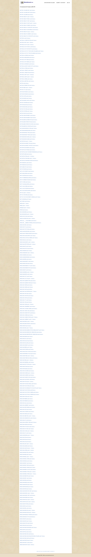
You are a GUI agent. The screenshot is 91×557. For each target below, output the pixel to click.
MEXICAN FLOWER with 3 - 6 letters (27, 373)
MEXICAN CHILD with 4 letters (26, 289)
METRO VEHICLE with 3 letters (26, 113)
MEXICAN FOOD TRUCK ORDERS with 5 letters (29, 394)
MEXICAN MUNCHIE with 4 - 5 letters (27, 510)
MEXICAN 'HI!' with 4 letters (25, 227)
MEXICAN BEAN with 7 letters (26, 250)
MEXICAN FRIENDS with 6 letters (26, 400)
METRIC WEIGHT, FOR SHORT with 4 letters (29, 27)
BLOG (68, 2)
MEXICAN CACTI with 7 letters (26, 276)
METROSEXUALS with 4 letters (26, 164)
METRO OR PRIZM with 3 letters (26, 102)
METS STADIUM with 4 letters (26, 169)
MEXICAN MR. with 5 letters (25, 506)
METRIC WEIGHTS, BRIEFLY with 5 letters (28, 33)
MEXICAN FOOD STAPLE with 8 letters (27, 390)
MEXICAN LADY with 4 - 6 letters (26, 443)
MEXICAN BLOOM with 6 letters (26, 263)
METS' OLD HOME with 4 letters (26, 186)
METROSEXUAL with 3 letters (26, 162)
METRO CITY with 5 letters (25, 89)
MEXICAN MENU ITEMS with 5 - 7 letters (28, 473)
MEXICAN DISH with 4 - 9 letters (26, 327)
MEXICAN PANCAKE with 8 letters (27, 533)
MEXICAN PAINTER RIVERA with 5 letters (28, 527)
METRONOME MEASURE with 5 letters (27, 130)
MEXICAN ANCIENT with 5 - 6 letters (27, 242)
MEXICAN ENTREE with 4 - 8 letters (27, 355)
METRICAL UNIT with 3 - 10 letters (27, 74)
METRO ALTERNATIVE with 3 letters (27, 85)
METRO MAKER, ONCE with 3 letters (27, 100)
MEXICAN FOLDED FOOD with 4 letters (28, 377)
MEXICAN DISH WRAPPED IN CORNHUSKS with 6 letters (31, 334)
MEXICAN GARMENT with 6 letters (27, 405)
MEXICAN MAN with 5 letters (26, 454)
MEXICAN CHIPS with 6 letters (26, 297)
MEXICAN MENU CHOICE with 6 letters (28, 469)
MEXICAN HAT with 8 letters (25, 420)
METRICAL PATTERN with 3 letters (27, 59)
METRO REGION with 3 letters (26, 104)
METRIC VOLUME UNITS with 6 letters (27, 12)
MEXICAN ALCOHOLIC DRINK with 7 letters (29, 237)
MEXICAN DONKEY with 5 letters (26, 345)
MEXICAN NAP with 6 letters (25, 518)
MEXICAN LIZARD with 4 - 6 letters (27, 450)
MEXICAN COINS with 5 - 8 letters (27, 304)
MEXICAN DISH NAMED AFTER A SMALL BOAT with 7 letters (32, 330)
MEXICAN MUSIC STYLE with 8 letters (27, 516)
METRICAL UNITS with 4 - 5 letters (27, 76)
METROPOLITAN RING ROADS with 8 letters (29, 160)
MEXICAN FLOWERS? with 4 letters (27, 375)
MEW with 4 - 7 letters (24, 203)
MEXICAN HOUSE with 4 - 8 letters (27, 430)
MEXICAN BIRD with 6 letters (26, 259)
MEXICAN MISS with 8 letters (26, 480)
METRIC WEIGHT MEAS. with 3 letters (27, 18)
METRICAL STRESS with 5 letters (26, 68)
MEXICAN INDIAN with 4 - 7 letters (27, 435)
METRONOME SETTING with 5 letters (27, 132)
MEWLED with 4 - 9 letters (25, 207)
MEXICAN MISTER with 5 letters (26, 484)
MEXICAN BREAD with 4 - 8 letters (27, 272)
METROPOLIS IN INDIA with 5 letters (27, 147)
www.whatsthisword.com (49, 555)
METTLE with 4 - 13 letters (25, 192)
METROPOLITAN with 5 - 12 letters (27, 156)
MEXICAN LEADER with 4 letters (26, 446)
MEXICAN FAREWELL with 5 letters (27, 362)
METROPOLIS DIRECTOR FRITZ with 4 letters (29, 145)
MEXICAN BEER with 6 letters (26, 255)
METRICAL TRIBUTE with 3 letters (27, 70)
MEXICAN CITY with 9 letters (26, 300)
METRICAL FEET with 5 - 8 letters (26, 42)
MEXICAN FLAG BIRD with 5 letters (27, 370)
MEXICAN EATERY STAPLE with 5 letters (28, 351)
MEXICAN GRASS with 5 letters (26, 413)
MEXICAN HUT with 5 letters (26, 433)
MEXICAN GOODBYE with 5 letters (27, 411)
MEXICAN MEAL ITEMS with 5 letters (27, 458)
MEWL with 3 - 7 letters (24, 205)
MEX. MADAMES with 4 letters (26, 212)
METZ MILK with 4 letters (25, 201)
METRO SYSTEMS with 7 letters (26, 111)
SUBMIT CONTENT (60, 2)
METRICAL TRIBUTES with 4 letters (27, 72)
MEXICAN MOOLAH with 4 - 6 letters (27, 501)
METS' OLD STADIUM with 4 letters (27, 188)
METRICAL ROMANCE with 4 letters (27, 63)
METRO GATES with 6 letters (26, 96)
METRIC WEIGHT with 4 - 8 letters (27, 16)
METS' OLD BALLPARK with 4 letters (27, 184)
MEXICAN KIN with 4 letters (25, 439)
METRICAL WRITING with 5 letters (27, 81)
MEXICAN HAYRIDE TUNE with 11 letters (28, 422)
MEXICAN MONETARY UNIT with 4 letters (28, 491)
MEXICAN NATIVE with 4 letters (26, 523)
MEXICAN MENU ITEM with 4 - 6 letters (28, 471)
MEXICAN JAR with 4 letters (25, 437)
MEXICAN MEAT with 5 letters (26, 463)
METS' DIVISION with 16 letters (26, 175)
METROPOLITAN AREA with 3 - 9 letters (28, 158)
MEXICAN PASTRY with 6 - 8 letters (27, 544)
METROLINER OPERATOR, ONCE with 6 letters (29, 124)
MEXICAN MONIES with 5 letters (26, 497)
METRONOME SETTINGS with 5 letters (28, 134)
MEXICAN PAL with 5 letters (25, 529)
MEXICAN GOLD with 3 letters (26, 409)
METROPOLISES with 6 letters (26, 154)
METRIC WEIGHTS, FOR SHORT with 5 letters (29, 36)
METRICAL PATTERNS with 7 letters (27, 61)
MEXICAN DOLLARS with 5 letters (26, 342)
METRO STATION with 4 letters (26, 109)
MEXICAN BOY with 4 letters (25, 270)
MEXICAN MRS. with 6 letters (26, 508)
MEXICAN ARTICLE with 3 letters (26, 248)
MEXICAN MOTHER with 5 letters (26, 503)
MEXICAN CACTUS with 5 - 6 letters (27, 278)
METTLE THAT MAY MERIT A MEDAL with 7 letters (30, 197)
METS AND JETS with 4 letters (26, 167)
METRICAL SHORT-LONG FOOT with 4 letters (29, 66)
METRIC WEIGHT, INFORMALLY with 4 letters (29, 29)
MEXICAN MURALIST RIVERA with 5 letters (28, 514)
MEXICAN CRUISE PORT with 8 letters (27, 312)
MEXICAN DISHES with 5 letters (26, 336)
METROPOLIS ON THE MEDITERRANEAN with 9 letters (31, 152)
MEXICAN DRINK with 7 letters (26, 347)
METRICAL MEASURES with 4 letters (27, 57)
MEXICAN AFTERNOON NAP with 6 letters (28, 233)
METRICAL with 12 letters (25, 38)
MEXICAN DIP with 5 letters (25, 325)
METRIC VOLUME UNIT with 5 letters (27, 10)
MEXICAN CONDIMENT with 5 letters (27, 306)
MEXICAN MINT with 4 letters (26, 478)
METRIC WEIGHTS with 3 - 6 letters (27, 31)
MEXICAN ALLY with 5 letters (26, 239)
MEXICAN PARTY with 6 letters (26, 542)
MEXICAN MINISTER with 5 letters (27, 476)
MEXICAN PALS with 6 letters (26, 531)
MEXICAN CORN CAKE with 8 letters (27, 310)
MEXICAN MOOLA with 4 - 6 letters (27, 499)
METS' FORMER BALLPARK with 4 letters (28, 177)
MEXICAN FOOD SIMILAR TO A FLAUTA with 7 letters (31, 388)
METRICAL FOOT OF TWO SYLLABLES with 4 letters (30, 53)
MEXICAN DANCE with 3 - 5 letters (27, 321)
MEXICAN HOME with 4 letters (26, 424)
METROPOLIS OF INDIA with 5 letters (27, 149)
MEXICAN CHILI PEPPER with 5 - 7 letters (28, 291)
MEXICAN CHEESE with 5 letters (26, 287)
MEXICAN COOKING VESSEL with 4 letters (28, 308)
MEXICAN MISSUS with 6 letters (26, 482)
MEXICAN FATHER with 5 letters (26, 366)
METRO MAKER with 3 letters (26, 98)
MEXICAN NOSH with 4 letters (26, 525)
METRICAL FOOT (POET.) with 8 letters (28, 46)
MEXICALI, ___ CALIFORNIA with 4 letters (28, 220)
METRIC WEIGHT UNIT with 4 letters (27, 21)
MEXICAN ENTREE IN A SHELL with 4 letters (28, 358)
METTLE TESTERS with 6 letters (26, 194)
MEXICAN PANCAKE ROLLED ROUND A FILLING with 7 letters (32, 536)
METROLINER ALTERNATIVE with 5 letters (28, 119)
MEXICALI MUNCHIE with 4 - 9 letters (27, 218)
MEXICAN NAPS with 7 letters (26, 521)
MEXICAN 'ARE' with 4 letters (26, 224)
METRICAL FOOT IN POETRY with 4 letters (28, 48)
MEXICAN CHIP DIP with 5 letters (26, 295)
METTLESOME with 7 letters (25, 199)
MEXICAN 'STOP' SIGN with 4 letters (27, 229)
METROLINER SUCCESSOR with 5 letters (28, 126)
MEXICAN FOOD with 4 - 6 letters (26, 381)
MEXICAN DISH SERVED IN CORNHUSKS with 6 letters (31, 332)
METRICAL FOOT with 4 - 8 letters (27, 44)
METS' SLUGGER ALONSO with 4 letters (28, 190)
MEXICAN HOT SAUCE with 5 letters (27, 426)
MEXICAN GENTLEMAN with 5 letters (27, 407)
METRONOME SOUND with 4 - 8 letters (28, 136)
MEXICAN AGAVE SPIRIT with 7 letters (28, 235)
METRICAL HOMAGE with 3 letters (27, 55)
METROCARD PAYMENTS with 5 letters (28, 117)
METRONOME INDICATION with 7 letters (28, 128)
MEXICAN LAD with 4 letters (25, 441)
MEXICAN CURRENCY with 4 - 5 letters (28, 319)
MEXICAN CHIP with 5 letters (26, 293)
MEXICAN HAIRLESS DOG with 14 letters (28, 418)
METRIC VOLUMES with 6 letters (26, 14)
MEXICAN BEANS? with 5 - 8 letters (27, 252)
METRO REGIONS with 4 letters (26, 106)
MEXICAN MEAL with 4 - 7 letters (26, 456)
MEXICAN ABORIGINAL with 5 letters (27, 231)
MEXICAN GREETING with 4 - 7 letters (27, 415)
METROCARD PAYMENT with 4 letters (27, 115)
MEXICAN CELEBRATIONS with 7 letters (28, 282)
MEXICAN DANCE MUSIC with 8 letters (28, 323)
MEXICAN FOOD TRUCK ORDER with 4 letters (29, 392)
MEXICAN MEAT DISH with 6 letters (27, 465)
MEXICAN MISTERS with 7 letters (26, 486)
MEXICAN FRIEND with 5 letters (26, 398)
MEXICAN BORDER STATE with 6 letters (28, 267)
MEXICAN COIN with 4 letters (26, 302)
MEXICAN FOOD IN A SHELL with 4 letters (28, 383)
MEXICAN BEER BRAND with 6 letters (27, 257)
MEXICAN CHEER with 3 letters (26, 285)
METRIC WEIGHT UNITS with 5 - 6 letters (28, 23)
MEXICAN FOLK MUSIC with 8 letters (27, 379)
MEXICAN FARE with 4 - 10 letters (26, 360)
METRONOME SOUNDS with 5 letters (27, 139)
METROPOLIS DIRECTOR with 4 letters (28, 143)
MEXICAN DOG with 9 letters (26, 338)
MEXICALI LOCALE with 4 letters (26, 216)
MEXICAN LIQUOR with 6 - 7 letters (27, 448)
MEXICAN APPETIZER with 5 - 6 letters (28, 244)
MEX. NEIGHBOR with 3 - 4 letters (26, 214)
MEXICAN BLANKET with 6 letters (27, 261)
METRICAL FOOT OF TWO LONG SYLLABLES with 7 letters (32, 51)
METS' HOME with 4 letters (25, 182)
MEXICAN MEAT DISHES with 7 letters (27, 467)
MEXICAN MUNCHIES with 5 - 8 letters (27, 512)
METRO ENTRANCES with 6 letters (27, 94)
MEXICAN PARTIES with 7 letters (26, 540)
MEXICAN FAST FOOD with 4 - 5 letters (28, 364)
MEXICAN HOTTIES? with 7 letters (27, 428)
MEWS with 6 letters (24, 209)
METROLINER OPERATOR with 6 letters (28, 121)
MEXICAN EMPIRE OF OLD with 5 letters (28, 353)
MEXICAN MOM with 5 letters (26, 488)
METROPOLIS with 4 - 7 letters (26, 141)
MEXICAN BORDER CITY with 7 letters (27, 265)
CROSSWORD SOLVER (49, 2)
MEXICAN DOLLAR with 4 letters (26, 340)
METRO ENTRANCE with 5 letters (27, 91)
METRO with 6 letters (24, 83)
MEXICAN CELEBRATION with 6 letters (28, 280)
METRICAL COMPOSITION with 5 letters (28, 40)
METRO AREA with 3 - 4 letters (26, 87)
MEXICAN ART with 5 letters (25, 246)
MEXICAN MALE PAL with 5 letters (27, 452)
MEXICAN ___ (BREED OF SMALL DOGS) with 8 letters (30, 222)
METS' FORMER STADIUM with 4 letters (28, 179)
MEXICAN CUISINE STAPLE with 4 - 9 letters (28, 317)
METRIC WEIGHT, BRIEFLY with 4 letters (28, 25)
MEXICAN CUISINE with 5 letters (26, 315)
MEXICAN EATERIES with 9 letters (27, 349)
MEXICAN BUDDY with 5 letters (26, 274)
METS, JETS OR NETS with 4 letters (27, 171)
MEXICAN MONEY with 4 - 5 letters (27, 493)
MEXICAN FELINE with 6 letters (26, 368)
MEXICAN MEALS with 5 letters (26, 461)
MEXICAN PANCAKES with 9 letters (27, 538)
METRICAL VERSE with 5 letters (26, 79)
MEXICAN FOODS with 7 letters (26, 396)
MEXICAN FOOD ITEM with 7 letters (27, 385)
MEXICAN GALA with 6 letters (26, 403)
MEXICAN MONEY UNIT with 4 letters (27, 495)
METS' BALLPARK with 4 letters (26, 173)
